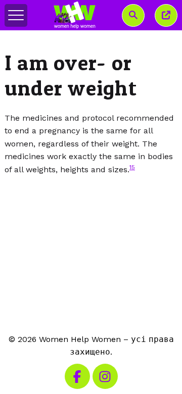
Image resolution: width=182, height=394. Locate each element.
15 (132, 167)
